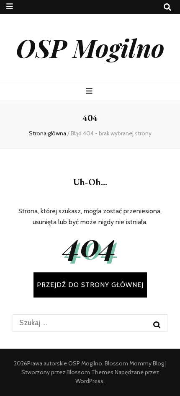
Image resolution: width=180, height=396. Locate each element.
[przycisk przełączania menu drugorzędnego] (9, 6)
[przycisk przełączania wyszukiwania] (167, 7)
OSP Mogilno (90, 47)
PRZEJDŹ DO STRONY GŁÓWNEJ (90, 285)
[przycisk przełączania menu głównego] (90, 91)
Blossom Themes (90, 372)
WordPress (89, 381)
